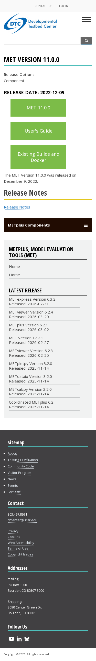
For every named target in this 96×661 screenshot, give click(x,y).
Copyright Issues (20, 554)
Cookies (14, 536)
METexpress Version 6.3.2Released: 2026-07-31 (32, 301)
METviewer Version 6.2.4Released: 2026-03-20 (31, 314)
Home (14, 266)
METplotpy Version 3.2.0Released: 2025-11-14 (30, 366)
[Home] (30, 32)
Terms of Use (18, 548)
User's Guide (38, 131)
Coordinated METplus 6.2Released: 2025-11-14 (31, 404)
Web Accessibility (21, 542)
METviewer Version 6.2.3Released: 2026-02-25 (31, 353)
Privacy (13, 531)
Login (63, 6)
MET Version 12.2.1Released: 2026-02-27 (29, 340)
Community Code (21, 466)
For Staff (14, 492)
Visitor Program (19, 472)
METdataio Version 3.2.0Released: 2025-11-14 (30, 379)
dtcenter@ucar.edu (22, 520)
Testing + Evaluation (23, 459)
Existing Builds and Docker (38, 157)
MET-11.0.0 (38, 108)
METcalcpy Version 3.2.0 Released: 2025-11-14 (30, 391)
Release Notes (17, 207)
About (12, 453)
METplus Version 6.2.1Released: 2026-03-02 (29, 327)
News (12, 479)
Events (13, 485)
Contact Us (43, 6)
